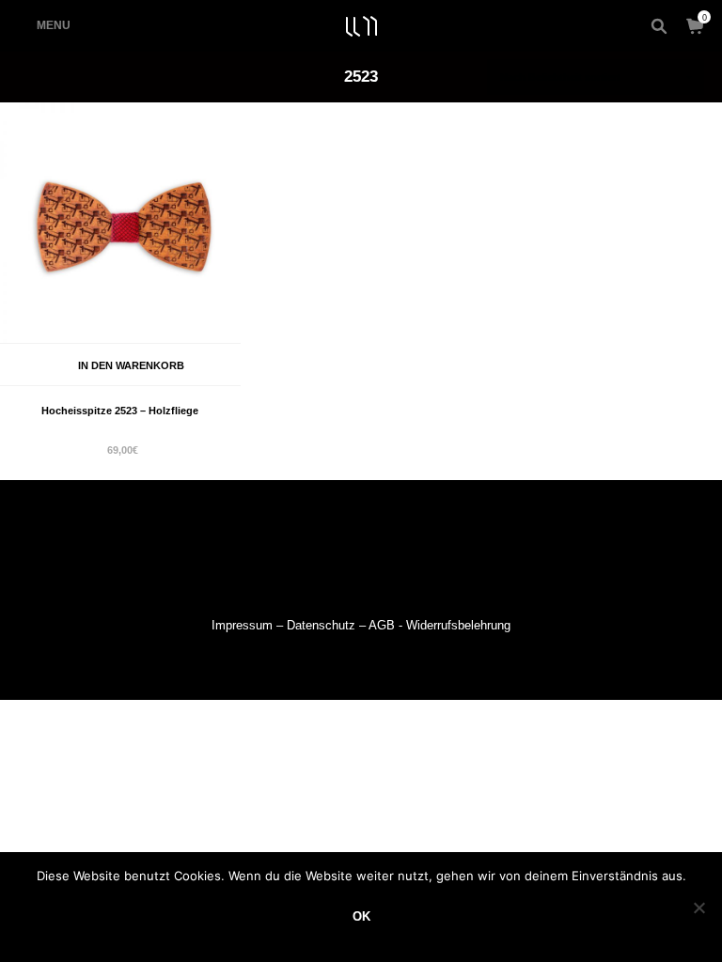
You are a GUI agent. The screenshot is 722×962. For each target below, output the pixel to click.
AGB (382, 625)
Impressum (242, 625)
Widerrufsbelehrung (458, 625)
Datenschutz (321, 625)
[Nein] (698, 907)
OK (361, 916)
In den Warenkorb (131, 365)
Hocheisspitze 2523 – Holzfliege (119, 410)
